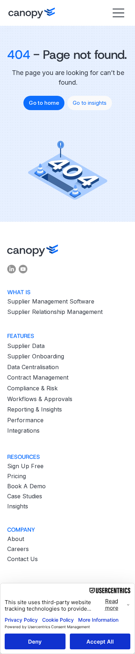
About (15, 538)
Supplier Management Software (50, 301)
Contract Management (37, 377)
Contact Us (22, 559)
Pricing (16, 476)
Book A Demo (26, 486)
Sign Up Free (25, 466)
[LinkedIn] (11, 269)
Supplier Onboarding (35, 356)
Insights (17, 506)
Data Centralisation (33, 367)
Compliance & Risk (32, 388)
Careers (18, 548)
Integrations (23, 430)
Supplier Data (26, 345)
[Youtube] (23, 269)
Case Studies (24, 496)
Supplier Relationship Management (55, 311)
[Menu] (118, 13)
